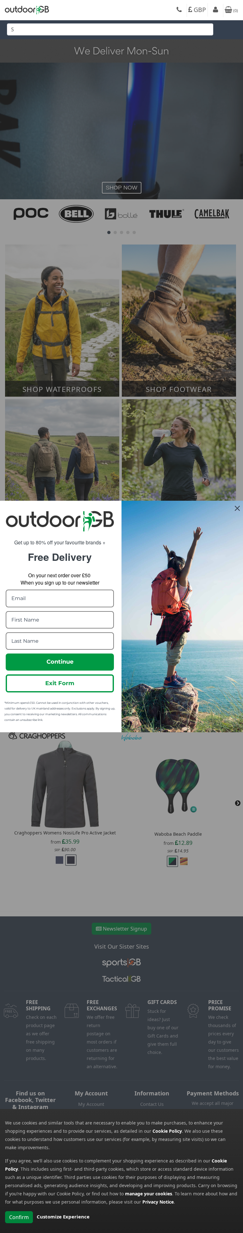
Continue (60, 661)
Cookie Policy (167, 1131)
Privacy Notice (158, 1202)
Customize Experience (63, 1216)
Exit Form (59, 683)
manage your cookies (148, 1194)
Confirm (19, 1217)
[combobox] (110, 31)
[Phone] (179, 10)
